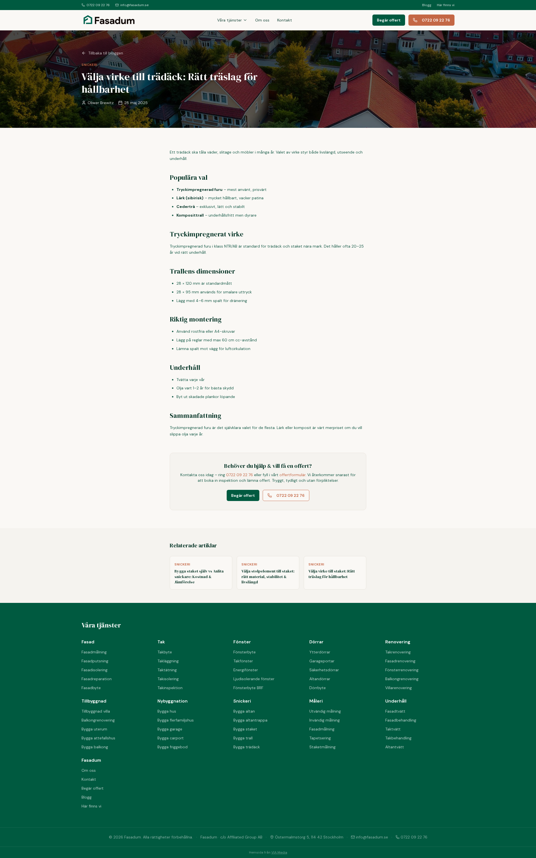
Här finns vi (445, 5)
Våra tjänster (229, 20)
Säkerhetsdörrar (324, 669)
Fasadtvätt (395, 711)
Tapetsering (320, 737)
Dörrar (316, 642)
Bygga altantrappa (250, 720)
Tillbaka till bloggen (105, 53)
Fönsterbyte (244, 652)
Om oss (262, 20)
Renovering (397, 642)
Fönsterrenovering (401, 669)
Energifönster (245, 669)
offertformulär (292, 474)
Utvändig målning (325, 711)
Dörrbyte (317, 687)
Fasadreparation (97, 678)
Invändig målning (324, 720)
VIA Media (279, 852)
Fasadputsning (95, 660)
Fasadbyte (91, 687)
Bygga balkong (95, 746)
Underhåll (395, 701)
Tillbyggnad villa (96, 711)
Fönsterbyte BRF (248, 687)
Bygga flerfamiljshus (175, 720)
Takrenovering (398, 652)
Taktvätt (393, 729)
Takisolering (168, 678)
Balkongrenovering (401, 678)
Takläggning (168, 660)
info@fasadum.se (134, 5)
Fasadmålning (94, 652)
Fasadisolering (94, 669)
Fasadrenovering (400, 660)
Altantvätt (394, 746)
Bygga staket (245, 729)
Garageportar (321, 660)
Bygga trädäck (246, 746)
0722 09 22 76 (98, 5)
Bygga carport (170, 737)
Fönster (242, 642)
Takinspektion (170, 687)
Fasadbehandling (400, 720)
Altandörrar (319, 678)
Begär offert (389, 20)
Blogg (426, 5)
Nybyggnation (172, 701)
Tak (161, 642)
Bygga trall (243, 737)
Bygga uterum (94, 729)
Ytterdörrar (319, 652)
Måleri (316, 701)
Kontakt (284, 20)
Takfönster (243, 660)
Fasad (88, 642)
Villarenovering (398, 687)
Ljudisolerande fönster (253, 678)
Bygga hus (166, 711)
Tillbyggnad (94, 701)
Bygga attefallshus (98, 737)
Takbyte (164, 652)
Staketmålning (322, 746)
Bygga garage (169, 729)
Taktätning (167, 669)
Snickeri (242, 701)
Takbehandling (398, 737)
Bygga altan (244, 711)
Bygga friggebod (172, 746)
